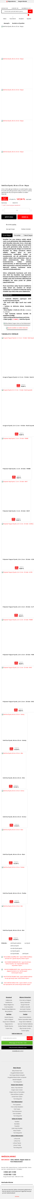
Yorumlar (17, 235)
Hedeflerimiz (8, 1002)
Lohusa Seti (17, 1138)
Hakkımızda (9, 1000)
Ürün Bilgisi (7, 235)
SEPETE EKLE (9, 217)
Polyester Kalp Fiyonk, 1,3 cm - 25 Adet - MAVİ (16, 511)
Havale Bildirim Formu (25, 1011)
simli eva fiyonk (14, 946)
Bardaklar (17, 1124)
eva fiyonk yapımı (15, 951)
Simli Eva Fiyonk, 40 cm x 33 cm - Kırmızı (14, 817)
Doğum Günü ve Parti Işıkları (17, 1092)
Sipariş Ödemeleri (25, 1002)
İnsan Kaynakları (9, 1007)
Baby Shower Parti (17, 1070)
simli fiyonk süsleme (15, 943)
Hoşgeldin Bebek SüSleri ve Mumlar (17, 1077)
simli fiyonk (25, 953)
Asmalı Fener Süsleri (17, 1096)
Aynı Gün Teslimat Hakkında (25, 1024)
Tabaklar (17, 1121)
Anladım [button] (17, 1196)
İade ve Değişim (9, 1019)
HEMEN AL (25, 217)
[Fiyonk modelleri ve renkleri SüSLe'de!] (17, 328)
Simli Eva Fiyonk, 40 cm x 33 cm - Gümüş (14, 740)
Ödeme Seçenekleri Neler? (25, 1019)
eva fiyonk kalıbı (14, 953)
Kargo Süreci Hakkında (9, 1021)
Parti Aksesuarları (17, 1111)
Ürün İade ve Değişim (25, 1000)
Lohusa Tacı (17, 1141)
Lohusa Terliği (17, 1145)
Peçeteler (17, 1126)
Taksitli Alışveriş (9, 1026)
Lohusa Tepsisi (17, 1143)
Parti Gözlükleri (17, 1113)
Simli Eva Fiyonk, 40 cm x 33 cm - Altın (14, 778)
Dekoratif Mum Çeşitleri (17, 1094)
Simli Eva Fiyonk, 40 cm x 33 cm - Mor (13, 930)
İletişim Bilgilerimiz (9, 1004)
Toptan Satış (9, 1028)
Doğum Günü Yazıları (17, 1090)
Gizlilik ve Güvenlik (25, 1007)
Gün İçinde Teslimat (25, 1009)
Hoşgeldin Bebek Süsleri (17, 1073)
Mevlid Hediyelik (17, 1079)
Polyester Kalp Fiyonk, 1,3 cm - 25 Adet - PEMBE (17, 468)
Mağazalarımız (9, 1024)
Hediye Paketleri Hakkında (25, 1026)
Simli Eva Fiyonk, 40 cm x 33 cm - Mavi (14, 854)
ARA (30, 11)
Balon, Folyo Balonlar (17, 1087)
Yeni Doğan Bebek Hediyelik (17, 1075)
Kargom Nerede (25, 1004)
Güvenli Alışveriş (9, 1017)
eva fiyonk (27, 943)
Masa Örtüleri (17, 1130)
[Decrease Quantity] (2, 210)
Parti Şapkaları (17, 1104)
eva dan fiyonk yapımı (16, 948)
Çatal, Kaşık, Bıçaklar (17, 1128)
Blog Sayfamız (9, 1011)
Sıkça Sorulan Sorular (25, 1028)
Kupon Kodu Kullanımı (25, 1017)
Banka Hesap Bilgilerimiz (8, 1009)
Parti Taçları (17, 1109)
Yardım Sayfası (25, 1030)
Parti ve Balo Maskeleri (17, 1107)
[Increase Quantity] (31, 210)
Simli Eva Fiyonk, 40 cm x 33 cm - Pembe (14, 893)
